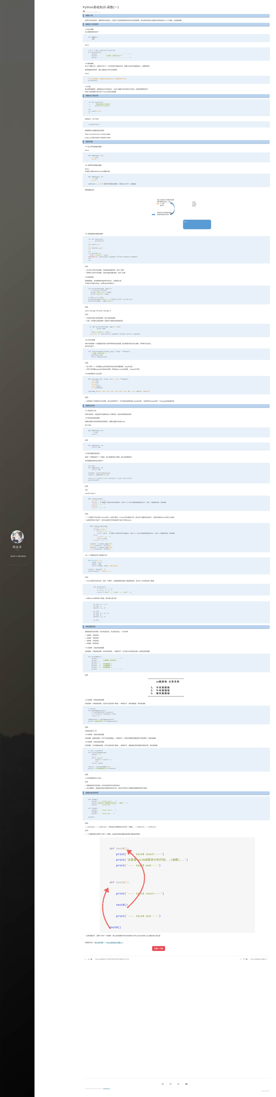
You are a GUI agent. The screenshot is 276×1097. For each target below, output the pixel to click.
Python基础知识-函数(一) (114, 942)
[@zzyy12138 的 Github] (170, 1084)
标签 (21, 565)
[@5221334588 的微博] (163, 1084)
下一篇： (255, 959)
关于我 (24, 565)
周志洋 (17, 546)
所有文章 (16, 565)
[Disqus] (176, 989)
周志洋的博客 (99, 942)
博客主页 (11, 565)
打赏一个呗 (158, 948)
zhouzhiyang (106, 1088)
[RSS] (178, 1084)
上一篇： (108, 959)
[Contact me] (186, 1084)
